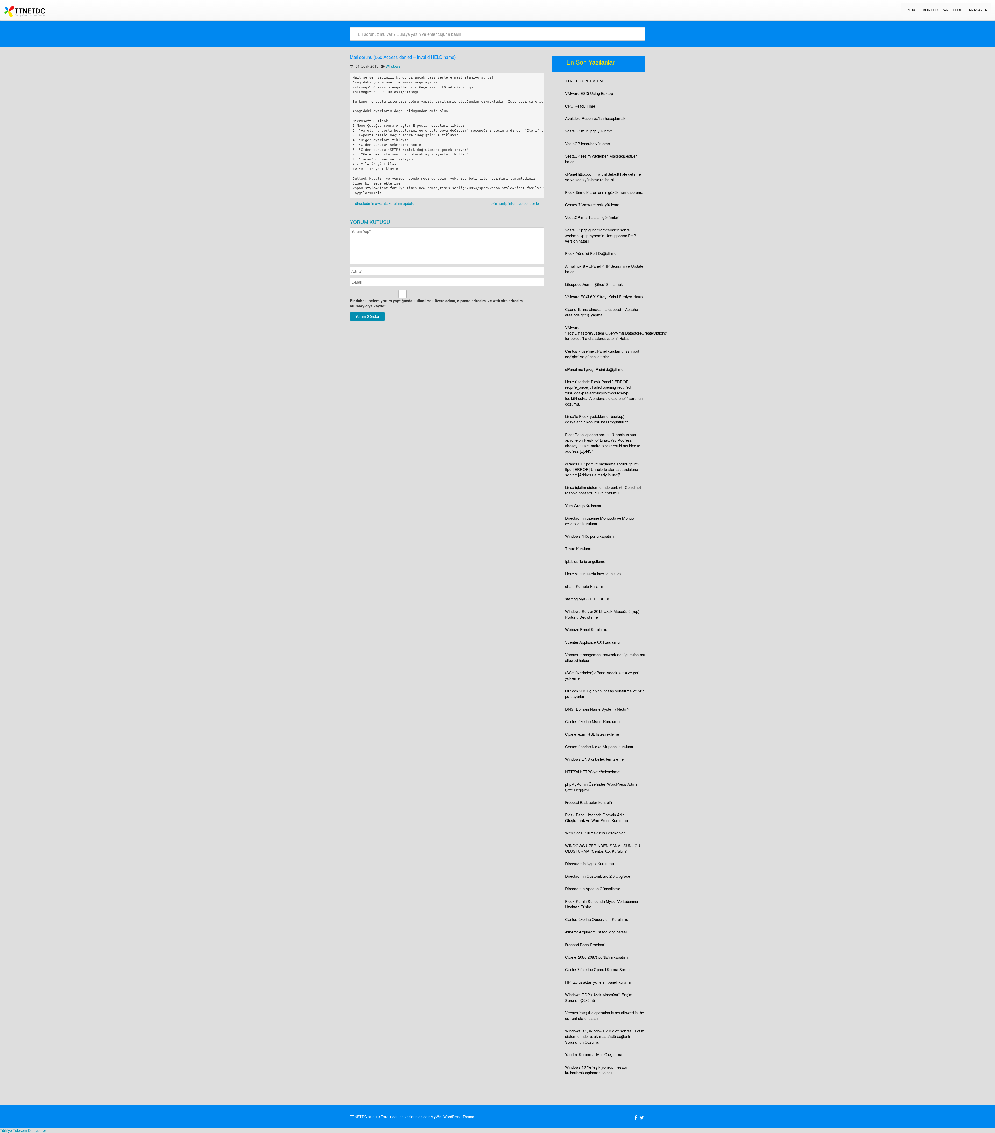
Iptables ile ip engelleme (585, 561)
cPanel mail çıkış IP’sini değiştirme (594, 369)
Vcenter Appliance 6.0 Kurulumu (592, 642)
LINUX (910, 9)
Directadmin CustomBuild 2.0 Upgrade (597, 876)
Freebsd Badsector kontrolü (588, 802)
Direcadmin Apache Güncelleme (592, 888)
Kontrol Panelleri (942, 9)
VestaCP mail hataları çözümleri (592, 217)
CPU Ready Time (580, 106)
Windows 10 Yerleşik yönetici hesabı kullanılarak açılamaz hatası (596, 1069)
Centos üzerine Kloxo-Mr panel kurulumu (599, 746)
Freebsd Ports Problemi (585, 944)
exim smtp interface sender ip (517, 203)
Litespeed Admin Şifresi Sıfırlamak (594, 284)
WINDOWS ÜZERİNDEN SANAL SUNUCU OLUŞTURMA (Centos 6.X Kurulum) (602, 848)
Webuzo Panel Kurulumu (586, 629)
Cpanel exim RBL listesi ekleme (592, 734)
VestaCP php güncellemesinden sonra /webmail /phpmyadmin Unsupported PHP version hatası (600, 235)
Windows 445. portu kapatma (589, 536)
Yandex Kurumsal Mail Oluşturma (593, 1054)
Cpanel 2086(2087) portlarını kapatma (596, 957)
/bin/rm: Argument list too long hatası (596, 931)
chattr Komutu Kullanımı (585, 586)
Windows (393, 66)
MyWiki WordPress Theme (452, 1116)
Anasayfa (978, 9)
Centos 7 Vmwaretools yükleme (592, 204)
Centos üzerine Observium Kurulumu (596, 919)
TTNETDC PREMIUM (584, 80)
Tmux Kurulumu (578, 548)
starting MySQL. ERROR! (587, 598)
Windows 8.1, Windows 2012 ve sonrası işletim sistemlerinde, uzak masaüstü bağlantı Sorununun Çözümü (604, 1036)
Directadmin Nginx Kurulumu (589, 863)
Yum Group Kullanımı (583, 505)
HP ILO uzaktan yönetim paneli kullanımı (599, 982)
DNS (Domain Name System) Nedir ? (597, 709)
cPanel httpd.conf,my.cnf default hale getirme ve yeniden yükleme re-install (603, 176)
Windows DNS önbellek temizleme (594, 759)
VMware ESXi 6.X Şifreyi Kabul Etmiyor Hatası (604, 296)
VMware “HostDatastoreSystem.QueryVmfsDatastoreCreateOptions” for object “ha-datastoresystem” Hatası (616, 332)
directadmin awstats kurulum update (382, 203)
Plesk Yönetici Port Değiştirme (590, 253)
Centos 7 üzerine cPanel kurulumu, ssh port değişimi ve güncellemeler (602, 353)
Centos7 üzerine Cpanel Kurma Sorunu (598, 969)
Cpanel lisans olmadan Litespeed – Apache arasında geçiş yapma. (601, 312)
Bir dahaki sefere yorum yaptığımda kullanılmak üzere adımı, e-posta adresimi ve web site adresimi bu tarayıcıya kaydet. (437, 303)
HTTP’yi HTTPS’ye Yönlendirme (592, 771)
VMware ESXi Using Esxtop (589, 93)
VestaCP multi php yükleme (588, 130)
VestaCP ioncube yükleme (587, 143)
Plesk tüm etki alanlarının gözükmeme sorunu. (604, 192)
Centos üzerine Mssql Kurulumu (592, 721)
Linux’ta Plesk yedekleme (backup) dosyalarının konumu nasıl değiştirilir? (596, 419)
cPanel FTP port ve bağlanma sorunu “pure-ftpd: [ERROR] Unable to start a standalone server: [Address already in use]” (602, 469)
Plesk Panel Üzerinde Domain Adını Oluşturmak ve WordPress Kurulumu (596, 817)
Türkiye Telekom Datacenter (23, 1130)
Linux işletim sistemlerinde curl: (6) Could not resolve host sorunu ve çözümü (603, 490)
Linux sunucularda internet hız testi (594, 573)
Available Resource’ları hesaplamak (595, 118)
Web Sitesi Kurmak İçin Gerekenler (595, 832)
